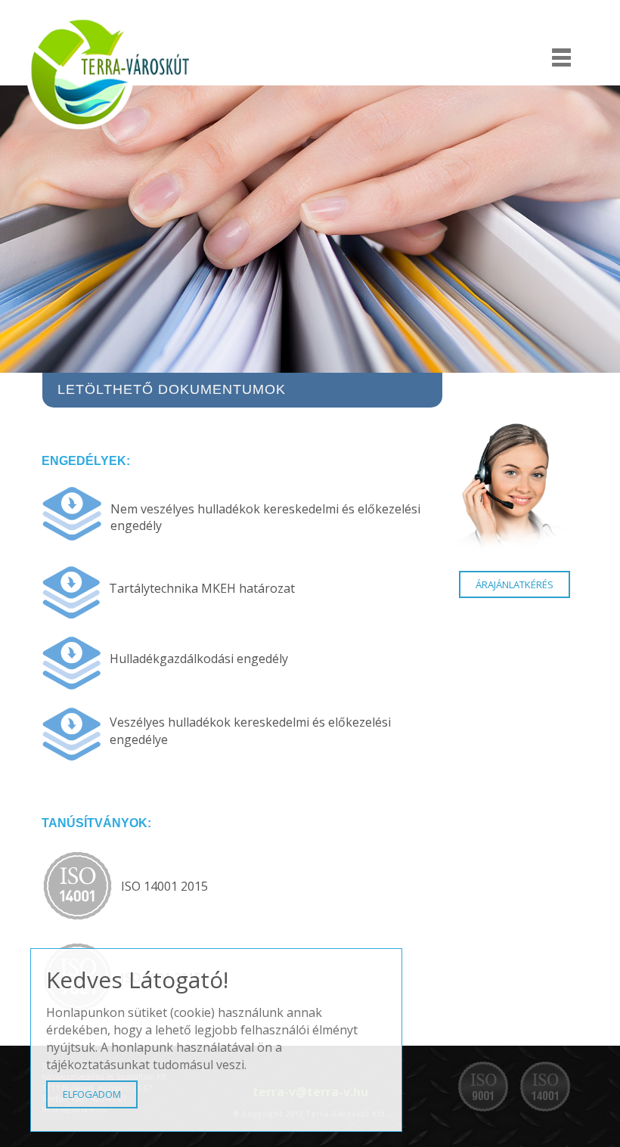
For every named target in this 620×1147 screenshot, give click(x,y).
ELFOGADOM (92, 1094)
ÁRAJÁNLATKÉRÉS (514, 584)
